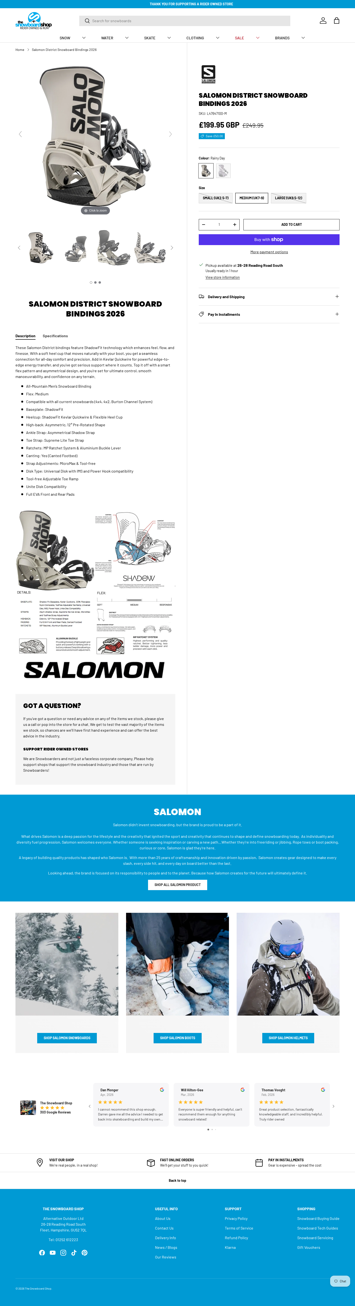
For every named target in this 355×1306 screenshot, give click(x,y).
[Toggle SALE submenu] (258, 38)
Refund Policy (236, 1237)
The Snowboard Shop (38, 1288)
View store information (223, 277)
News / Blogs (166, 1247)
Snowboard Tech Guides (317, 1228)
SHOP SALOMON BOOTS (177, 1038)
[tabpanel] (95, 513)
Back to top (177, 1180)
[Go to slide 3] (215, 1129)
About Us (162, 1218)
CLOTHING (195, 37)
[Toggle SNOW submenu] (84, 38)
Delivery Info (165, 1237)
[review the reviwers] (162, 1090)
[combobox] (184, 20)
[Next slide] (170, 134)
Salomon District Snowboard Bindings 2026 (64, 50)
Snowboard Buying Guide (318, 1218)
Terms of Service (239, 1228)
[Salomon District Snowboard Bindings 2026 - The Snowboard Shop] (41, 248)
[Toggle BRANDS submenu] (303, 38)
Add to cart (291, 224)
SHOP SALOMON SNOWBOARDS (67, 1038)
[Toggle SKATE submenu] (169, 38)
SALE (239, 37)
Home (19, 50)
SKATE (150, 37)
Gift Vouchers (308, 1247)
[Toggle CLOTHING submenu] (217, 38)
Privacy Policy (236, 1218)
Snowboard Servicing (315, 1237)
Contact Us (164, 1228)
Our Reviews (165, 1257)
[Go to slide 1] (208, 1129)
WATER (107, 37)
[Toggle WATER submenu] (127, 38)
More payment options (269, 251)
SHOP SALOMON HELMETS (288, 1038)
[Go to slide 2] (212, 1129)
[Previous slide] (20, 134)
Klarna (230, 1247)
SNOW (65, 37)
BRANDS (282, 37)
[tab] (25, 335)
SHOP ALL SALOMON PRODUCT (178, 885)
